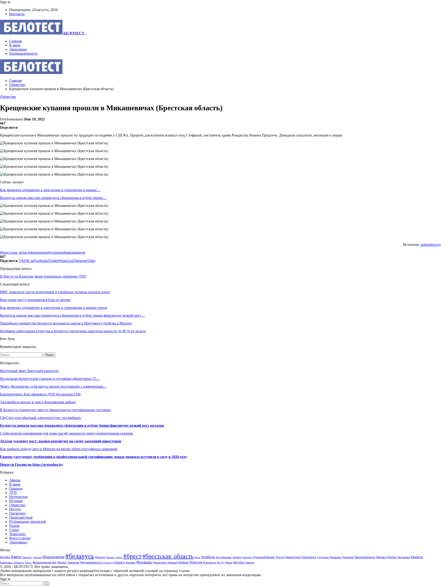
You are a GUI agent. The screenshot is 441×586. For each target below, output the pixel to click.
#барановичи (53, 557)
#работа (183, 562)
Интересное (18, 497)
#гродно (247, 557)
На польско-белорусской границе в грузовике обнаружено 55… (50, 379)
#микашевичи (74, 252)
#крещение (39, 252)
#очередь (108, 562)
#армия (37, 557)
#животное (292, 557)
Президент (17, 513)
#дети (280, 557)
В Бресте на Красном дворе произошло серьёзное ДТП (43, 276)
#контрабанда (365, 557)
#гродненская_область (228, 557)
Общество (8, 97)
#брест (132, 556)
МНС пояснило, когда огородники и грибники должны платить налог (55, 292)
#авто (16, 556)
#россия (196, 562)
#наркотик (73, 562)
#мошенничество (44, 562)
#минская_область (12, 562)
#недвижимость (91, 562)
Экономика (18, 49)
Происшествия (20, 517)
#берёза (100, 557)
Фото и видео (20, 538)
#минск (417, 557)
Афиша (14, 480)
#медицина (403, 557)
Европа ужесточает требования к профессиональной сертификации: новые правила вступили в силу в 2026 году (93, 457)
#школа (250, 562)
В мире (14, 45)
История (16, 501)
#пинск (119, 562)
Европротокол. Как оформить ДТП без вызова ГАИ (40, 394)
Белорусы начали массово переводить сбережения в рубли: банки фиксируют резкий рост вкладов (82, 425)
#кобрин (348, 557)
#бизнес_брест (114, 557)
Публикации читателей (27, 521)
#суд (220, 562)
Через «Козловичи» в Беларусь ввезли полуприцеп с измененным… (53, 386)
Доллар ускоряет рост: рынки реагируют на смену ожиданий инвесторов (60, 441)
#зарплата (308, 557)
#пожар (131, 562)
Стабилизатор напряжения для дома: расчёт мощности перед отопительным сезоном (66, 433)
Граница (15, 488)
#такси (228, 562)
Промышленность (23, 53)
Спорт (14, 530)
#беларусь (79, 556)
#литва (391, 557)
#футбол (239, 562)
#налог (62, 562)
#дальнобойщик (264, 557)
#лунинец (55, 252)
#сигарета (209, 562)
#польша (144, 562)
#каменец (336, 557)
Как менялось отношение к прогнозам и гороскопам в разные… (50, 190)
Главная (15, 41)
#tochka (5, 557)
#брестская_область (15, 252)
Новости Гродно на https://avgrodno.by (31, 465)
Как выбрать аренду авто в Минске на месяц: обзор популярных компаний (58, 449)
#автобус (27, 557)
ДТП (13, 493)
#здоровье (323, 557)
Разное (14, 526)
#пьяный (172, 562)
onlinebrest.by (431, 245)
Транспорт (17, 534)
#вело (197, 557)
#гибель (208, 557)
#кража (381, 557)
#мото (28, 562)
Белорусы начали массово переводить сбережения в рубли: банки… (53, 198)
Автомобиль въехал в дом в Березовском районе (38, 402)
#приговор (160, 562)
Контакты (17, 14)
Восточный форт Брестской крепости (29, 371)
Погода (15, 509)
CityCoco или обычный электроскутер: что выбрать (40, 418)
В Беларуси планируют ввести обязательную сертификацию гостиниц (55, 410)
